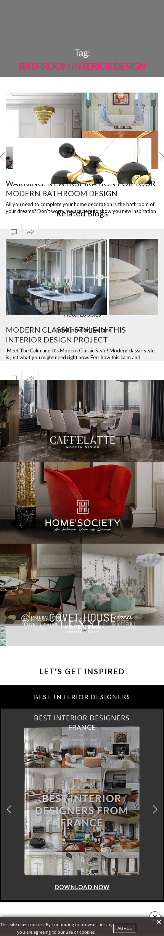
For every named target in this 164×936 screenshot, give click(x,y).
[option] (82, 161)
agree (124, 928)
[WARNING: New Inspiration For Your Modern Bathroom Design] (82, 131)
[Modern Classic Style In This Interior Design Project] (82, 277)
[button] (155, 809)
